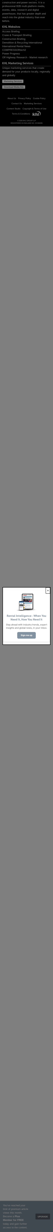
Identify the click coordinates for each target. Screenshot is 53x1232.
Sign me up (26, 635)
